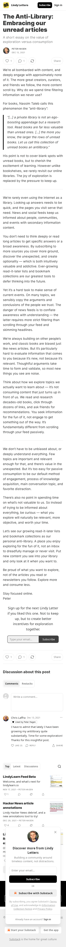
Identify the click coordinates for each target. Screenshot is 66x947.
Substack (14, 939)
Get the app (51, 930)
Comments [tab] (11, 683)
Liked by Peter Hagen (25, 722)
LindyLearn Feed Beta (19, 777)
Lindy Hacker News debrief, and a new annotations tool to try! (24, 814)
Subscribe (45, 5)
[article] (33, 785)
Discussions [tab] (31, 766)
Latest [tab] (17, 766)
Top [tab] (7, 766)
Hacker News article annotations (18, 805)
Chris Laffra (18, 717)
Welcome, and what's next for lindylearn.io (21, 783)
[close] (55, 832)
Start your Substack (23, 930)
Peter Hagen (19, 49)
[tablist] (19, 683)
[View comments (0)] (19, 794)
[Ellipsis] (61, 717)
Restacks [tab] (27, 683)
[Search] (59, 766)
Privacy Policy (44, 908)
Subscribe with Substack (36, 893)
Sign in (58, 5)
